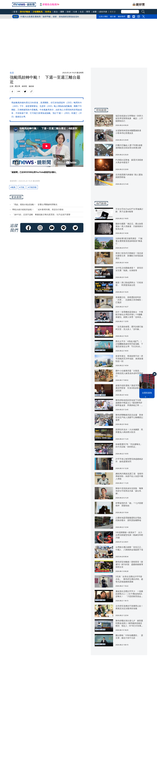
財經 (69, 11)
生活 (82, 11)
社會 (75, 11)
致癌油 (48, 11)
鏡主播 (113, 16)
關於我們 (121, 16)
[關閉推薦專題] (155, 374)
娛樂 (95, 11)
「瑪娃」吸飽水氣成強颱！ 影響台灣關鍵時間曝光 (34, 204)
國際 (62, 11)
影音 (15, 11)
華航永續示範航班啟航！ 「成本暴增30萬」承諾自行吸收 (38, 209)
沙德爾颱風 (38, 11)
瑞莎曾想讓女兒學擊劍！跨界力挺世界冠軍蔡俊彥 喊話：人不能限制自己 (53, 16)
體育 (88, 11)
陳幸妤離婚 (25, 11)
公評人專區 (103, 16)
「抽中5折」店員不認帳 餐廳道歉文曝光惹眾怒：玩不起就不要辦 (41, 214)
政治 (56, 11)
